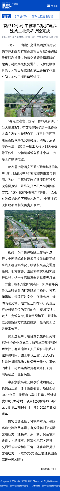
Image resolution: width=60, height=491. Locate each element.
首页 (6, 16)
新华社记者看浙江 (42, 16)
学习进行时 (21, 16)
